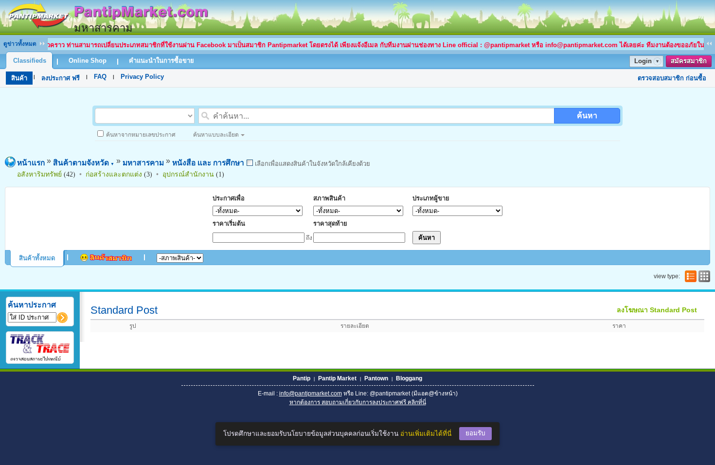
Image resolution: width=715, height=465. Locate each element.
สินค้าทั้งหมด (37, 258)
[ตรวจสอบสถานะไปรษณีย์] (40, 359)
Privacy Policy (142, 76)
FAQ (100, 76)
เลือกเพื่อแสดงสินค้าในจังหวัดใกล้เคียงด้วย (311, 163)
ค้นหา (587, 115)
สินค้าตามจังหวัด (83, 163)
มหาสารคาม (143, 163)
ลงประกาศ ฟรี (60, 78)
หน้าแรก (31, 163)
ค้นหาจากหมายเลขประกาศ (141, 134)
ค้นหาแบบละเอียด (216, 134)
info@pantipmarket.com (310, 393)
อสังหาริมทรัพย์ (39, 174)
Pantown (376, 378)
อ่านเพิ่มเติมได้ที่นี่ (425, 433)
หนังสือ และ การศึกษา (208, 163)
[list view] (690, 276)
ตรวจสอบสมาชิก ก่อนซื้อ (672, 78)
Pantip (301, 378)
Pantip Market (337, 378)
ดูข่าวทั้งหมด (19, 43)
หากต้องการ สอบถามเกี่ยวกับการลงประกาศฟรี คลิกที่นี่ (357, 402)
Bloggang (409, 378)
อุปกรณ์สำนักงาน (188, 174)
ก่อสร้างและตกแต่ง (114, 174)
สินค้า (19, 78)
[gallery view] (703, 276)
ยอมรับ (475, 433)
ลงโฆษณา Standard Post (657, 310)
